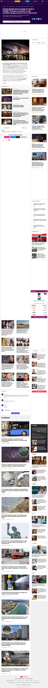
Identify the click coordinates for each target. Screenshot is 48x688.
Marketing (9, 682)
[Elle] (15, 680)
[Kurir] (8, 680)
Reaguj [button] (6, 397)
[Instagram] (35, 43)
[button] (29, 19)
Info (7, 6)
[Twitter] (37, 43)
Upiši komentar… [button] (7, 410)
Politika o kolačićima (29, 682)
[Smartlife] (27, 680)
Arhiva (33, 682)
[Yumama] (35, 680)
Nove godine (19, 64)
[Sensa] (31, 680)
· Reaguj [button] (34, 94)
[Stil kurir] (17, 680)
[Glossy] (20, 680)
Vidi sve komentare (15, 413)
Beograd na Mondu (12, 6)
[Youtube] (39, 43)
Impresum (13, 682)
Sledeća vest (24, 127)
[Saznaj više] (45, 231)
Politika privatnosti (37, 682)
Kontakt (16, 682)
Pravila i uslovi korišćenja (21, 682)
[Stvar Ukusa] (39, 680)
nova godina (4, 131)
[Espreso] (11, 680)
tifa (18, 131)
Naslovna (4, 6)
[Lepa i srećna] (23, 680)
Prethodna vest (7, 127)
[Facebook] (33, 43)
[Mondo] (3, 1)
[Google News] (43, 43)
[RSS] (45, 43)
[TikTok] (41, 43)
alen (21, 131)
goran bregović (14, 131)
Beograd (8, 131)
